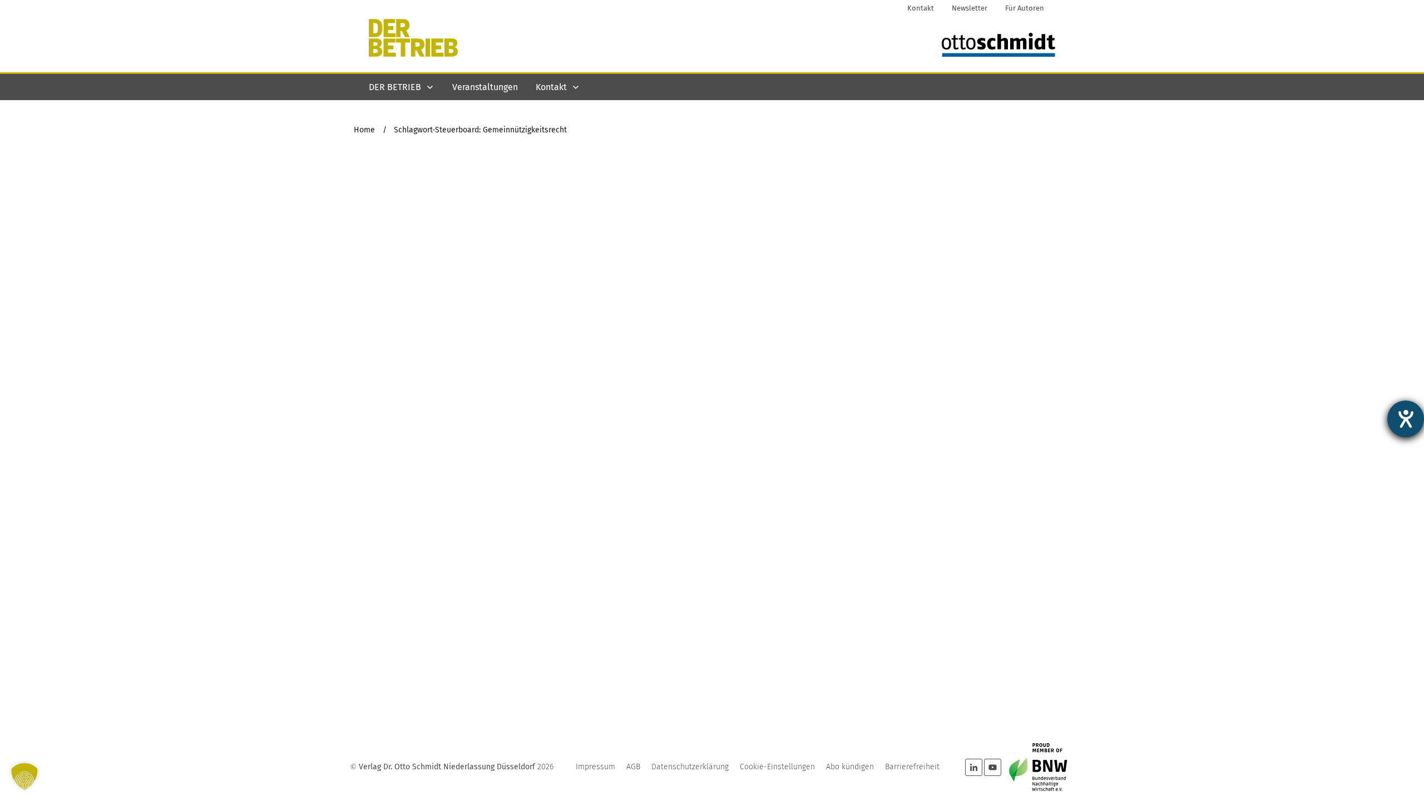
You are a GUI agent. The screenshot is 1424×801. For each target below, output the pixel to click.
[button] (24, 776)
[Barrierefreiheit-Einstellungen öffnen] (1405, 418)
